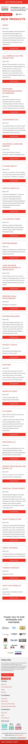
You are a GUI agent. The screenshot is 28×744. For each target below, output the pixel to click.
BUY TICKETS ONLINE (14, 2)
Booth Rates (4, 701)
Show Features (5, 718)
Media (3, 689)
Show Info (4, 712)
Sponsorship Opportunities (8, 706)
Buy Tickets (6, 15)
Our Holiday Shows (6, 687)
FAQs (2, 715)
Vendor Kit (4, 698)
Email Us (3, 692)
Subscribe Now (7, 674)
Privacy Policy (19, 735)
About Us (3, 684)
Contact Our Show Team (8, 703)
